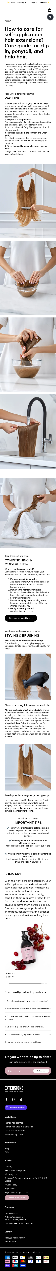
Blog (7, 1148)
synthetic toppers (13, 731)
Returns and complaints (15, 1170)
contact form (10, 1241)
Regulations (10, 1188)
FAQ (7, 1152)
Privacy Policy (11, 1184)
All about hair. (38, 1252)
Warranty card (11, 1174)
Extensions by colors (14, 1134)
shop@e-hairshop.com (15, 1237)
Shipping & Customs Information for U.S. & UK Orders (26, 1179)
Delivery (8, 1166)
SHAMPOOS (10, 973)
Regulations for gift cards (16, 1192)
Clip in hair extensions (15, 1130)
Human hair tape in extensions (19, 1126)
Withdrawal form (17, 1197)
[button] (6, 10)
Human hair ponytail (14, 1122)
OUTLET (20, 2)
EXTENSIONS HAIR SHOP (21, 1252)
